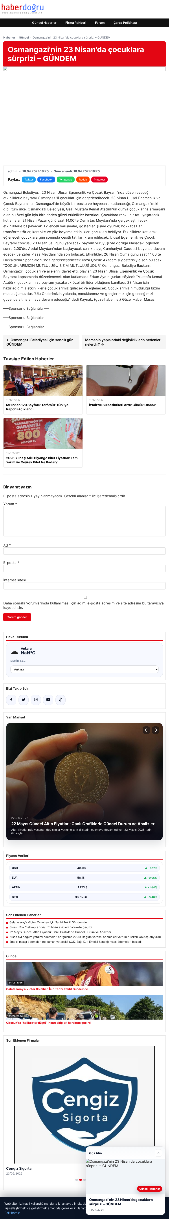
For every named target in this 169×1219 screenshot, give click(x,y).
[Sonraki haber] (155, 730)
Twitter (28, 179)
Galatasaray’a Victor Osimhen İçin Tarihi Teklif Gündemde (48, 922)
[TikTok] (60, 700)
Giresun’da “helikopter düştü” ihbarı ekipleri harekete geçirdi (50, 927)
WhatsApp (65, 179)
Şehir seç (18, 660)
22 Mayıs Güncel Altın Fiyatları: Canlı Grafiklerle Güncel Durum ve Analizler (60, 932)
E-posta (11, 562)
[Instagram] (36, 700)
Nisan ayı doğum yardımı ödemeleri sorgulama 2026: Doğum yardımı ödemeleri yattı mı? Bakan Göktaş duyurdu (85, 937)
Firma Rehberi (75, 22)
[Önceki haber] (146, 730)
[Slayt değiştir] (76, 1180)
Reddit (83, 179)
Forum (100, 22)
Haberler (9, 37)
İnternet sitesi (14, 580)
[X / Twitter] (23, 700)
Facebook (46, 179)
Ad (7, 545)
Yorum (10, 504)
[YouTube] (48, 700)
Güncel (24, 37)
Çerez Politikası (125, 22)
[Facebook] (11, 700)
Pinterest (99, 179)
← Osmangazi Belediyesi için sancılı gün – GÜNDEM (41, 342)
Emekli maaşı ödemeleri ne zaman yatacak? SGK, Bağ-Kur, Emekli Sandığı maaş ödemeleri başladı (75, 941)
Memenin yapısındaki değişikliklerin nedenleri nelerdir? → (123, 342)
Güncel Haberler (44, 22)
